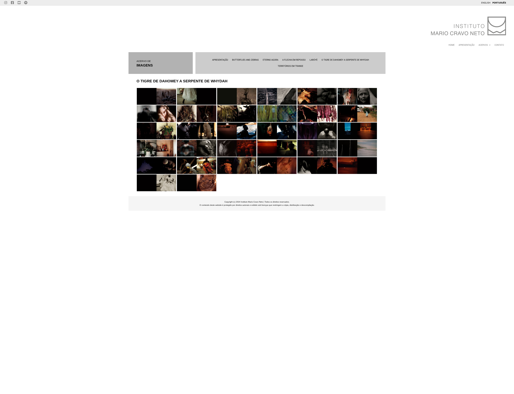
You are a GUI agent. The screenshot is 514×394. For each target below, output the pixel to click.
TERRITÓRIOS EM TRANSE (290, 66)
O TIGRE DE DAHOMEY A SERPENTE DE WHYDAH (345, 60)
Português (499, 2)
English (485, 2)
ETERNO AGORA (270, 60)
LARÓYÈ (314, 60)
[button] (484, 45)
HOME (452, 45)
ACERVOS (483, 45)
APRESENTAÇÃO (467, 45)
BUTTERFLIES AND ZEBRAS (245, 60)
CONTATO (499, 45)
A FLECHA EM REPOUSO (294, 60)
